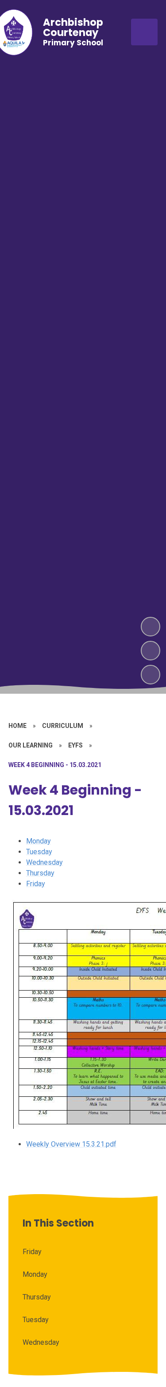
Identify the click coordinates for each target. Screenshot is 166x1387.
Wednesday (44, 862)
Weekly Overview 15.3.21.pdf (71, 1144)
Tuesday (39, 851)
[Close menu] (144, 32)
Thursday (40, 873)
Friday (35, 883)
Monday (38, 841)
